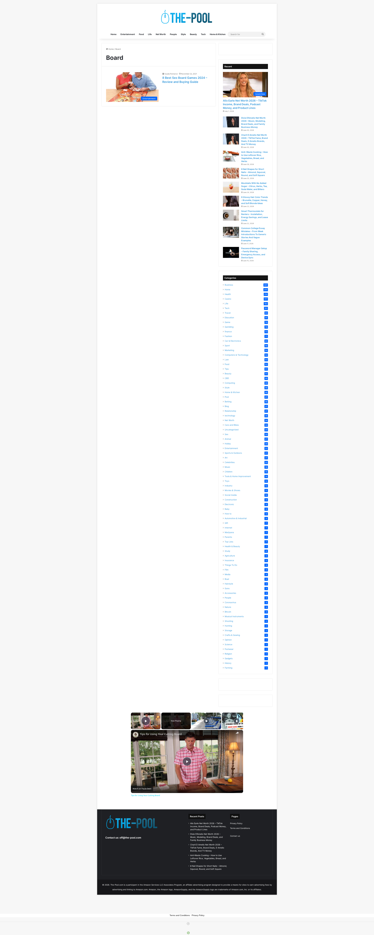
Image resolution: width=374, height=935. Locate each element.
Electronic (229, 504)
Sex (226, 434)
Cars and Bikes (232, 425)
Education (229, 317)
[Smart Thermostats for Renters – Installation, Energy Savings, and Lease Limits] (231, 215)
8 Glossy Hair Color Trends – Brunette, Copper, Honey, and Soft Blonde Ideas (254, 200)
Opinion (228, 640)
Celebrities (230, 462)
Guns (227, 588)
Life (150, 34)
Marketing (229, 350)
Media (227, 574)
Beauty (193, 34)
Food (141, 34)
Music (227, 467)
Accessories (230, 593)
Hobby (228, 443)
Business (229, 285)
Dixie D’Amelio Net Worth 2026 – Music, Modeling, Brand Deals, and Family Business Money (206, 837)
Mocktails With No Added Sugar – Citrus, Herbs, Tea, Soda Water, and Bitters (254, 186)
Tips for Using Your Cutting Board (161, 734)
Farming (228, 668)
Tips (227, 369)
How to (228, 514)
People (173, 34)
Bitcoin (228, 612)
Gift (226, 523)
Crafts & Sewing (232, 635)
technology (230, 415)
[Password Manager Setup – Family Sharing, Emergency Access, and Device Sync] (231, 252)
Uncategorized (231, 429)
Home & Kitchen (218, 34)
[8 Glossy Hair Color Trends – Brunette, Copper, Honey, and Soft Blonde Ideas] (231, 201)
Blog (227, 406)
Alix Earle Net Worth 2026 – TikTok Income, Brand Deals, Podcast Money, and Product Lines (245, 104)
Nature (228, 607)
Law (227, 359)
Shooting (229, 621)
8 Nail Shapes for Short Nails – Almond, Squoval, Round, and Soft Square (253, 172)
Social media (231, 495)
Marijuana (229, 532)
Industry (228, 486)
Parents (228, 537)
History (228, 663)
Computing (230, 383)
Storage (228, 630)
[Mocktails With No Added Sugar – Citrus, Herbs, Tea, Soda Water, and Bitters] (231, 187)
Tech (203, 34)
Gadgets (229, 658)
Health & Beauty (232, 546)
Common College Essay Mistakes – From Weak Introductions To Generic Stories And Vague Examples (253, 234)
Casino (228, 299)
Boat (227, 579)
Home (113, 34)
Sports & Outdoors (233, 453)
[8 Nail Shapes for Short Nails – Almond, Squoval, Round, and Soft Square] (231, 173)
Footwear (229, 649)
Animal (228, 439)
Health (228, 294)
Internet (228, 528)
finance (228, 331)
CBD (227, 378)
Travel (228, 313)
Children (228, 471)
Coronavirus (230, 602)
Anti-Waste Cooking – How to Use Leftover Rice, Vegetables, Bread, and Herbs (208, 858)
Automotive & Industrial (236, 518)
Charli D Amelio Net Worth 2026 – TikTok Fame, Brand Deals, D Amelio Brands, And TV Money (207, 847)
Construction (231, 500)
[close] (188, 923)
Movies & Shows (232, 490)
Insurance (229, 560)
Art (226, 457)
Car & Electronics (233, 341)
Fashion (228, 336)
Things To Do (231, 565)
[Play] (206, 721)
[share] (237, 733)
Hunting (228, 626)
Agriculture (230, 556)
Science (228, 644)
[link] (135, 735)
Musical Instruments (234, 616)
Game (227, 322)
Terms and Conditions (240, 828)
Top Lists (229, 542)
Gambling (229, 327)
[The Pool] (187, 16)
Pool (227, 397)
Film (226, 570)
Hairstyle (229, 584)
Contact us (235, 836)
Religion (228, 654)
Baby (227, 509)
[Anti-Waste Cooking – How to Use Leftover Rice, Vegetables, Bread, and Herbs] (231, 156)
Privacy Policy (236, 823)
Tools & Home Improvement (238, 476)
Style (183, 34)
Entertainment (128, 34)
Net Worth (161, 34)
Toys (227, 481)
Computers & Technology (237, 355)
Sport (227, 345)
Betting (228, 401)
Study (227, 551)
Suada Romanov (171, 74)
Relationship (230, 411)
